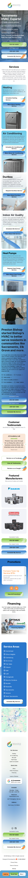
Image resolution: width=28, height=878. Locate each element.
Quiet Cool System (14, 761)
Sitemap (14, 868)
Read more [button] (14, 449)
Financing (14, 772)
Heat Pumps (14, 759)
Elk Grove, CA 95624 (14, 805)
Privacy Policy (14, 862)
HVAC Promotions (14, 770)
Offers (14, 768)
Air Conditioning (14, 755)
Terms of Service (14, 865)
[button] (22, 874)
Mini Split (14, 757)
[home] (14, 5)
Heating (14, 753)
